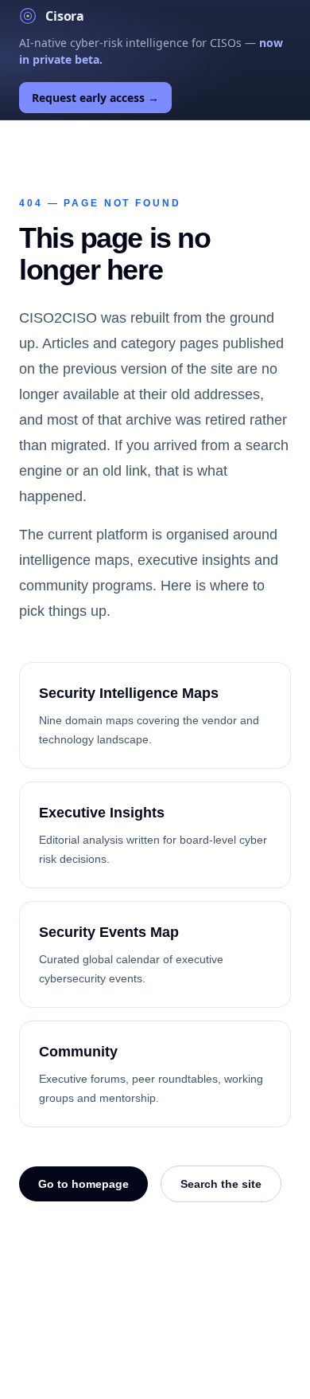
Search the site (221, 1184)
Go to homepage (83, 1184)
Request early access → (95, 97)
